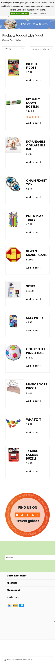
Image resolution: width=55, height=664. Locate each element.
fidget (18, 40)
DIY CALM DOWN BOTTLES (33, 103)
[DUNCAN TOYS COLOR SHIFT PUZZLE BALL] (13, 352)
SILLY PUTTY (35, 318)
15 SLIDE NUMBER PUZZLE (32, 454)
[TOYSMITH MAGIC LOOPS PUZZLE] (13, 388)
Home (5, 40)
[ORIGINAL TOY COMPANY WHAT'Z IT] (13, 423)
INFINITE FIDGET (32, 66)
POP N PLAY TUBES (34, 218)
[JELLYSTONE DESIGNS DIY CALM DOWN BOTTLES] (13, 102)
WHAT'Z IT (33, 420)
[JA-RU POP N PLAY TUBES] (13, 219)
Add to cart (33, 80)
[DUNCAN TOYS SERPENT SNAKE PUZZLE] (13, 254)
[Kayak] (27, 515)
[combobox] (27, 659)
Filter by (7, 48)
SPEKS (30, 286)
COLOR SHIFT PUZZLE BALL (36, 351)
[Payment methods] (10, 605)
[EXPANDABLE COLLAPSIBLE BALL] (13, 145)
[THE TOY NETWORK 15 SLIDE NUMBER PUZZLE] (13, 454)
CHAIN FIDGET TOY (36, 182)
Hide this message (19, 13)
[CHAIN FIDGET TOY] (13, 184)
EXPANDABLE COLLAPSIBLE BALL (35, 145)
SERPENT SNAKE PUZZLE (36, 253)
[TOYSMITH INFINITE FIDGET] (13, 67)
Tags (12, 40)
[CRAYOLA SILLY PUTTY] (13, 321)
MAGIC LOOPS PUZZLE (36, 386)
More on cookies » (38, 13)
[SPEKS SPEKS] (13, 289)
